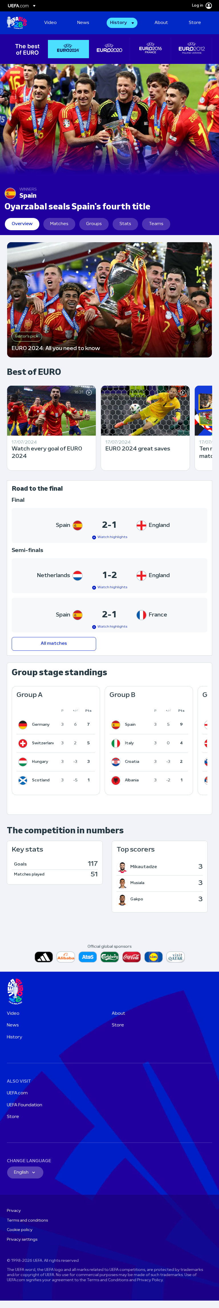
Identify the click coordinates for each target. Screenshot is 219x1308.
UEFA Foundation (24, 1105)
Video (13, 1014)
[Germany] (24, 724)
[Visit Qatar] (175, 957)
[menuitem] (53, 22)
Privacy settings (22, 1240)
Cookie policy (20, 1230)
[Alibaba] (65, 957)
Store (118, 1025)
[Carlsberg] (109, 957)
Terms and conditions (27, 1220)
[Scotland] (24, 780)
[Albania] (117, 780)
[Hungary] (24, 762)
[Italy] (117, 743)
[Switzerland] (24, 743)
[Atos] (87, 957)
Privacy (14, 1211)
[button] (122, 22)
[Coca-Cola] (131, 957)
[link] (50, 22)
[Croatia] (117, 762)
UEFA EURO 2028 (17, 23)
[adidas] (44, 957)
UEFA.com (17, 1093)
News (13, 1025)
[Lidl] (153, 957)
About (118, 1014)
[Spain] (117, 724)
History (14, 1037)
